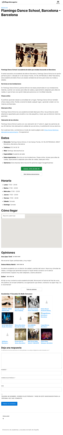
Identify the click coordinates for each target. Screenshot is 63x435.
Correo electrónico (8, 377)
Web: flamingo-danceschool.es (31, 174)
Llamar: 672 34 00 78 (31, 169)
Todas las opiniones (32, 289)
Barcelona (4, 7)
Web (2, 386)
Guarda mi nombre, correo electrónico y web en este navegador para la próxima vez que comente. (31, 397)
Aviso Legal (6, 416)
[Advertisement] (31, 30)
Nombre (4, 369)
